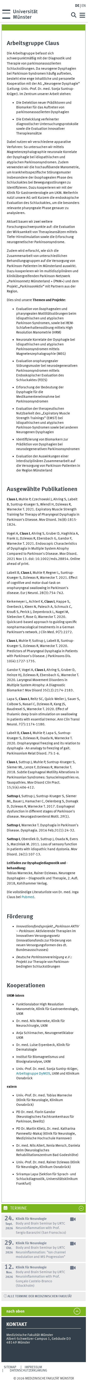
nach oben (15, 1312)
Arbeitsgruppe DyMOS (33, 1074)
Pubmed (28, 897)
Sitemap (10, 1367)
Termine (18, 1208)
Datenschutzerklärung (28, 1370)
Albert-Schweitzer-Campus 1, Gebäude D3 (38, 1339)
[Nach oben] (43, 1383)
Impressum (33, 1367)
